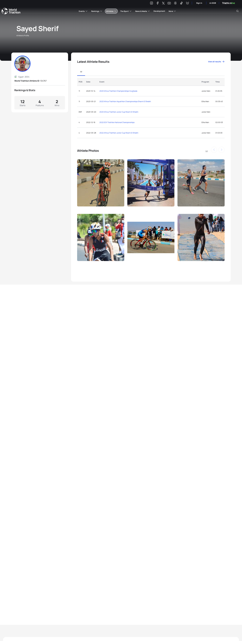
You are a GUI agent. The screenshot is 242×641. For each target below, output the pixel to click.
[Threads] (175, 3)
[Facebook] (157, 3)
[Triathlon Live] (228, 3)
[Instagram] (151, 3)
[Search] (237, 11)
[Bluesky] (187, 3)
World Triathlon (11, 11)
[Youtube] (169, 3)
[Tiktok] (181, 3)
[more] (100, 185)
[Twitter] (163, 3)
